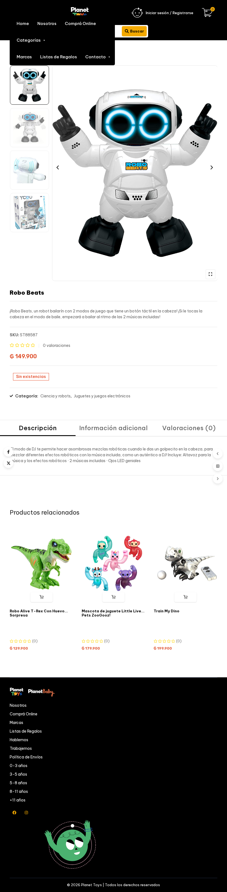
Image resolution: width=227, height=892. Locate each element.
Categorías (29, 40)
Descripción (38, 428)
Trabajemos (21, 748)
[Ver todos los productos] (218, 466)
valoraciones (56, 345)
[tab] (38, 428)
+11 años (17, 800)
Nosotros (46, 23)
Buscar (137, 31)
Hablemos (19, 739)
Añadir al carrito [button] (42, 597)
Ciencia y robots (55, 396)
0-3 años (18, 765)
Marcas (24, 56)
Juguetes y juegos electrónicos (102, 396)
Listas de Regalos (58, 56)
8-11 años (19, 791)
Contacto (95, 56)
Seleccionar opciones (113, 597)
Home (23, 23)
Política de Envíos (26, 757)
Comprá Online (80, 23)
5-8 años (18, 782)
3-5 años (18, 774)
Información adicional (113, 428)
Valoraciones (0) (189, 428)
